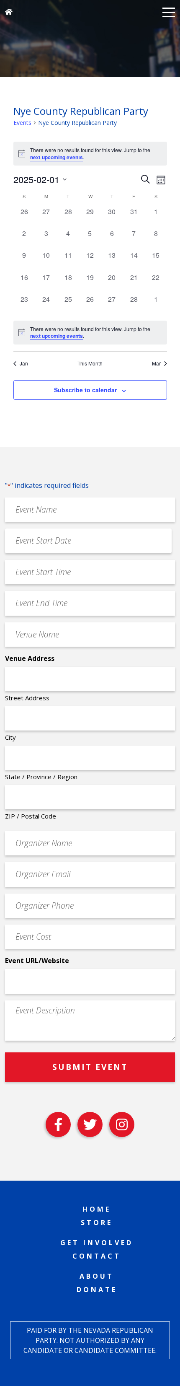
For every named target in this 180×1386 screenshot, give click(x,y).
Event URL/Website (37, 960)
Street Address (27, 698)
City (10, 737)
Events (22, 123)
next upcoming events (56, 157)
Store (97, 1222)
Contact (96, 1256)
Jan (24, 363)
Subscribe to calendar (85, 390)
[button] (168, 12)
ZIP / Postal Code (30, 816)
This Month (90, 363)
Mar (156, 363)
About (97, 1276)
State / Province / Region (41, 776)
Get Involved (96, 1242)
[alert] (90, 333)
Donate (97, 1289)
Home (96, 1209)
